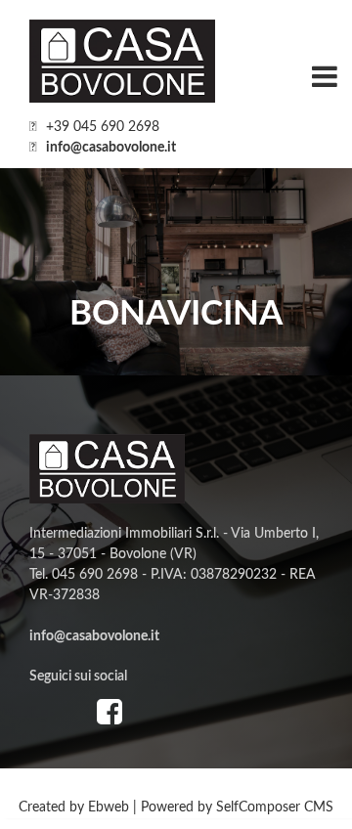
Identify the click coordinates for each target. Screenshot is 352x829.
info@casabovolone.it (111, 147)
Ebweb (108, 807)
